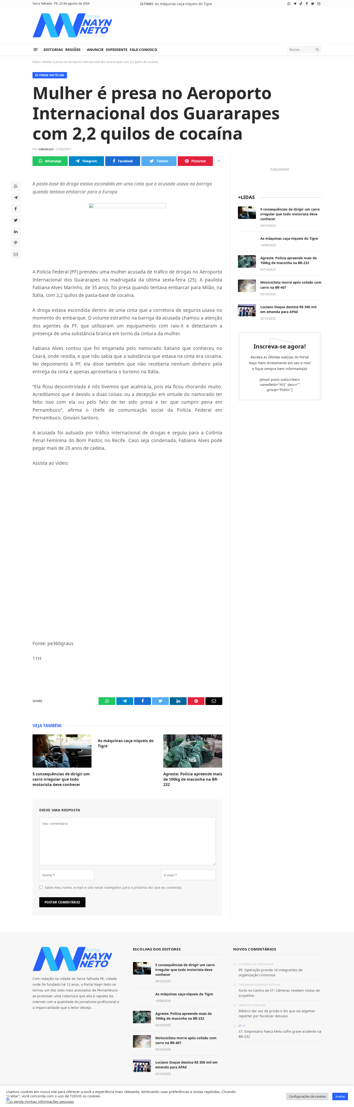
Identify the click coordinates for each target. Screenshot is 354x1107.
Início (36, 62)
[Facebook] (15, 208)
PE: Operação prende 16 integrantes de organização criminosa (270, 972)
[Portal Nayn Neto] (73, 25)
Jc (240, 1025)
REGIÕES (72, 49)
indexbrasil (46, 149)
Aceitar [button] (340, 1096)
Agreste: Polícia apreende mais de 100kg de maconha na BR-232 (192, 779)
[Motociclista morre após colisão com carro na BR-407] (247, 286)
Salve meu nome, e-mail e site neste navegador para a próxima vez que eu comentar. (113, 887)
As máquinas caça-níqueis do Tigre (183, 4)
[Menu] (36, 49)
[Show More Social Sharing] (218, 161)
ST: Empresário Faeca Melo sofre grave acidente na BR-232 (280, 1034)
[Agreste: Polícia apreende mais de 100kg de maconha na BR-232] (192, 751)
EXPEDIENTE (116, 49)
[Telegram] (15, 197)
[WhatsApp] (15, 186)
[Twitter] (15, 220)
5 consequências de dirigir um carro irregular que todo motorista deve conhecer (61, 779)
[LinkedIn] (15, 231)
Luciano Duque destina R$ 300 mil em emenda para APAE (288, 309)
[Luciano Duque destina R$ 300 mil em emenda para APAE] (247, 310)
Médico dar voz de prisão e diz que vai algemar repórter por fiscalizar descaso (277, 1013)
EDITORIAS (53, 49)
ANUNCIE (95, 49)
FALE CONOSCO (143, 49)
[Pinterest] (15, 242)
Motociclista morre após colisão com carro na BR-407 (290, 284)
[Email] (15, 254)
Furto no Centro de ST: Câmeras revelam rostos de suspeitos (279, 993)
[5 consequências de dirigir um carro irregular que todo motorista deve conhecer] (62, 751)
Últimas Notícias (50, 75)
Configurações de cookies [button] (307, 1096)
